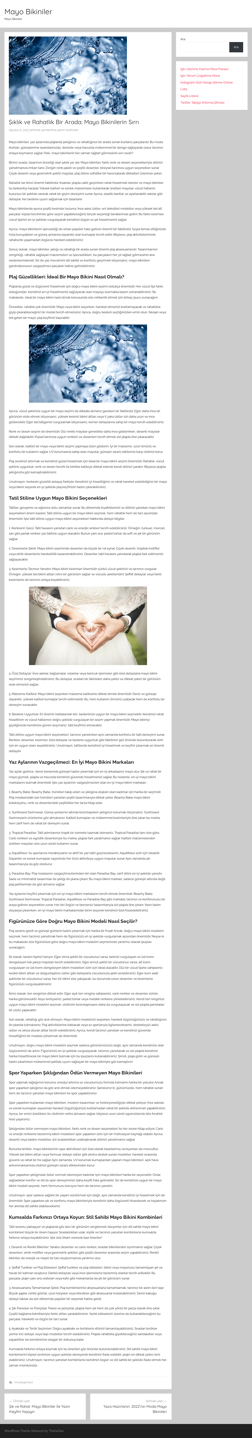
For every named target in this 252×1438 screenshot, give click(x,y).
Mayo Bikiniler (28, 11)
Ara (182, 39)
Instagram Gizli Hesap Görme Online (206, 82)
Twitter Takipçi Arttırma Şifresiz (202, 102)
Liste (183, 89)
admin (61, 130)
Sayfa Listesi (189, 96)
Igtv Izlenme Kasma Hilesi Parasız (204, 69)
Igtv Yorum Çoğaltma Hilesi (200, 75)
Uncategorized (23, 1382)
